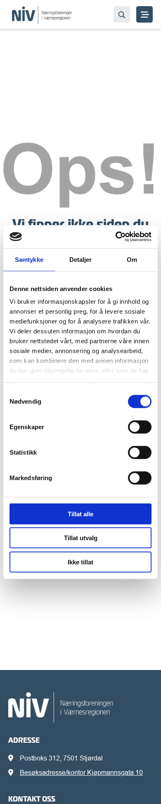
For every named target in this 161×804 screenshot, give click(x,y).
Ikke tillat (80, 561)
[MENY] (144, 14)
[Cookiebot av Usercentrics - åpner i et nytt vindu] (116, 236)
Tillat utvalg (80, 537)
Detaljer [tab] (80, 259)
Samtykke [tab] (29, 259)
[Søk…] (122, 14)
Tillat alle (80, 513)
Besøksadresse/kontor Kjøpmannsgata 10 (81, 772)
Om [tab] (132, 259)
